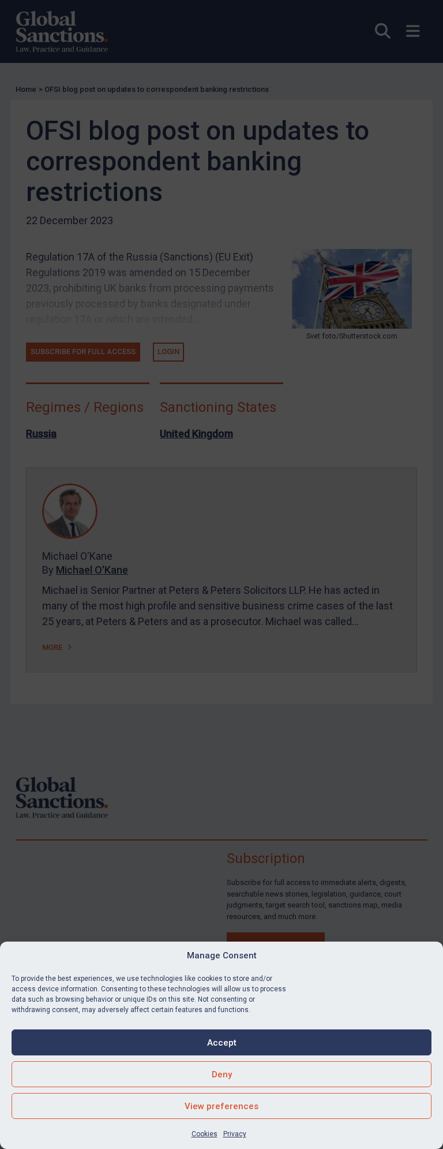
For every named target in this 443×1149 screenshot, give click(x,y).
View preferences (221, 1106)
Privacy (234, 1134)
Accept (221, 1043)
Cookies (204, 1134)
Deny (222, 1074)
